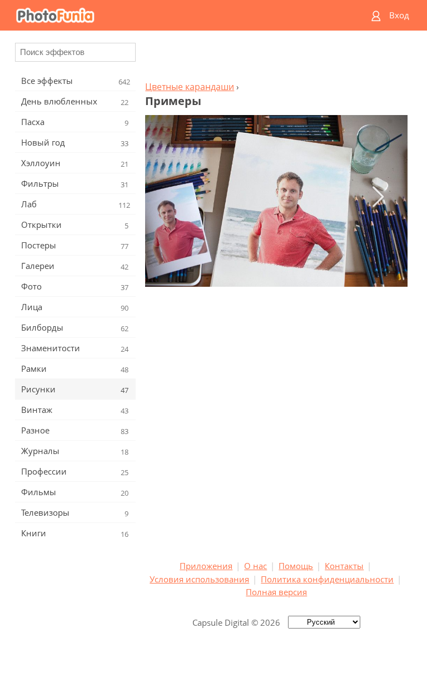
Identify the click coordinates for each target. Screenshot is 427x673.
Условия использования (199, 579)
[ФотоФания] (170, 15)
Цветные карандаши (189, 87)
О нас (255, 565)
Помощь (296, 565)
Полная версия (276, 591)
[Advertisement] (276, 59)
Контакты (344, 565)
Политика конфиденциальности (327, 579)
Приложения (206, 565)
